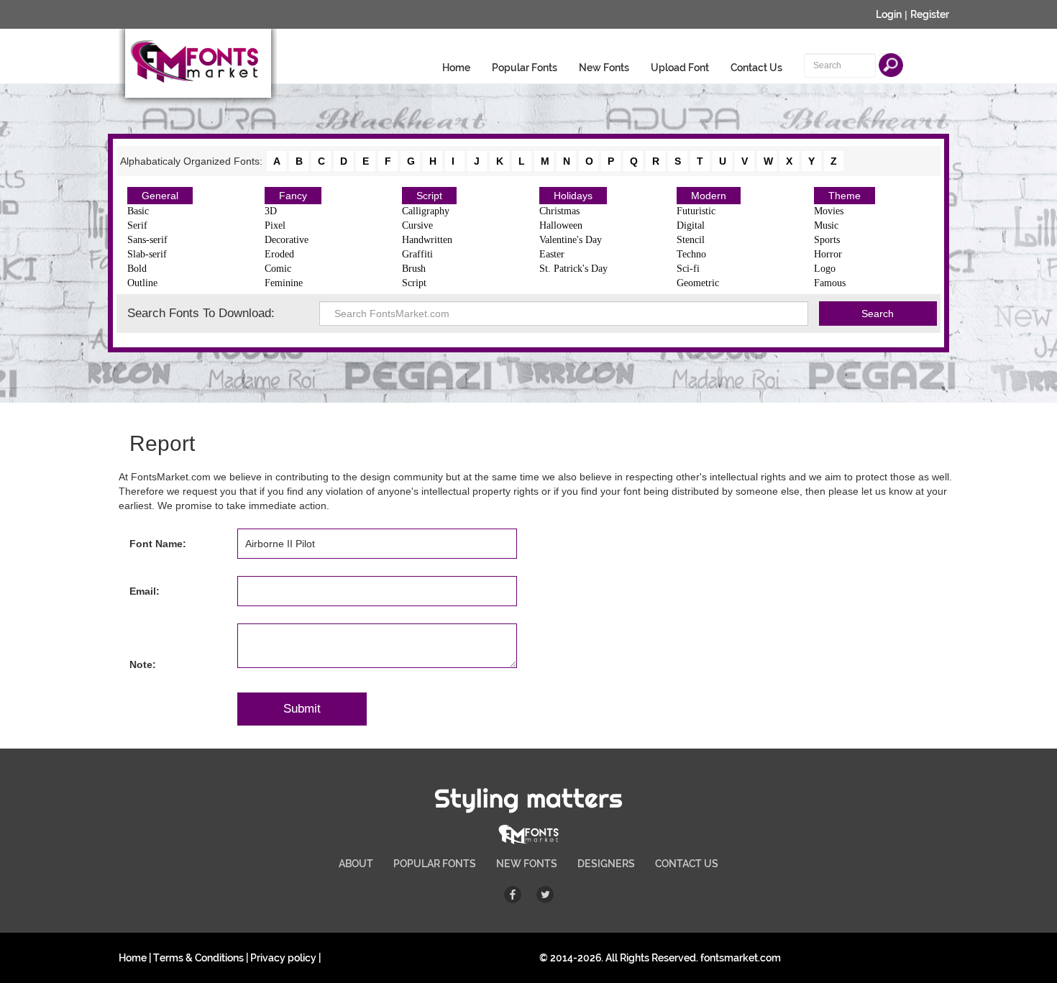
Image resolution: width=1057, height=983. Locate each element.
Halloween (560, 225)
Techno (691, 254)
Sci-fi (688, 268)
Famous (830, 283)
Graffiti (417, 254)
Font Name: (157, 543)
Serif (137, 225)
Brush (414, 268)
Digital (691, 225)
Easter (551, 254)
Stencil (691, 239)
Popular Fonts (524, 67)
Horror (828, 254)
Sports (827, 239)
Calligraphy (425, 211)
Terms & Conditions (198, 958)
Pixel (275, 225)
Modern (708, 195)
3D (271, 211)
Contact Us (756, 67)
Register (929, 14)
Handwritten (427, 239)
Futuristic (696, 211)
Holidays (573, 195)
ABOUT (356, 863)
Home (456, 67)
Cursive (417, 225)
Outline (142, 283)
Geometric (698, 283)
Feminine (284, 283)
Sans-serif (147, 239)
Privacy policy (283, 958)
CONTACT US (686, 863)
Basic (138, 211)
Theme (844, 195)
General (160, 195)
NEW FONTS (526, 863)
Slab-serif (147, 254)
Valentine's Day (570, 239)
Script (429, 195)
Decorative (286, 239)
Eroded (279, 254)
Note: (142, 664)
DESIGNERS (606, 863)
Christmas (559, 211)
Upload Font (680, 67)
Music (826, 225)
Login (889, 14)
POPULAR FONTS (434, 863)
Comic (278, 268)
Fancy (293, 195)
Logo (825, 268)
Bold (137, 268)
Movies (828, 211)
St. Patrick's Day (573, 268)
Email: (144, 591)
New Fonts (604, 67)
